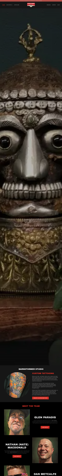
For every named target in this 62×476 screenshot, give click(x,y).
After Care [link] (16, 4)
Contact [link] (54, 4)
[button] (9, 5)
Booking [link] (49, 4)
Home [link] (3, 4)
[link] (31, 4)
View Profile (45, 427)
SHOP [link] (58, 4)
